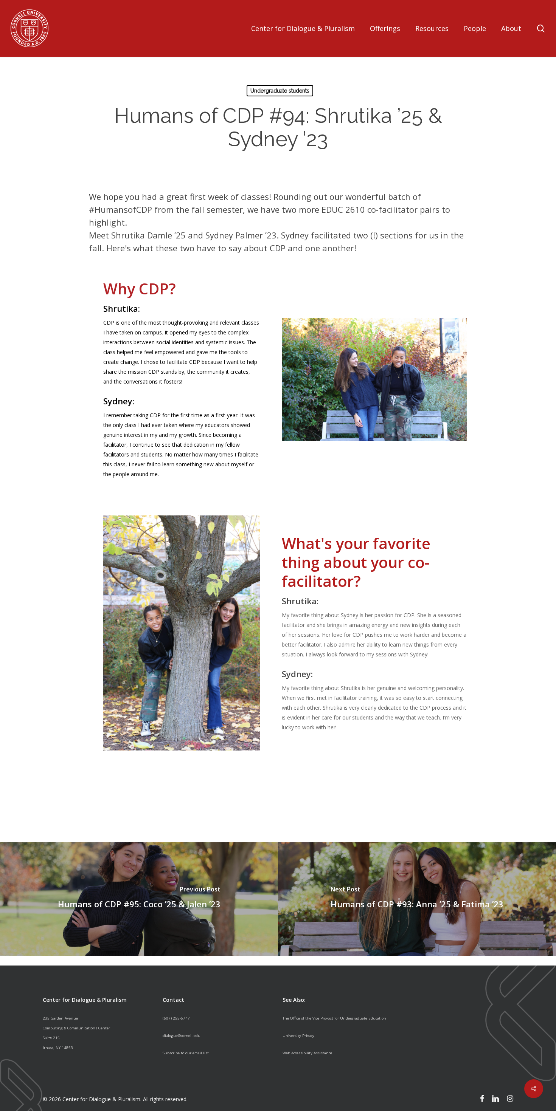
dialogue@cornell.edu (181, 1035)
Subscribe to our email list (186, 1053)
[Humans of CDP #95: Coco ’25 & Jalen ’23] (139, 899)
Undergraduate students (279, 91)
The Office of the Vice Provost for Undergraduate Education (334, 1018)
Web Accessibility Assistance (307, 1053)
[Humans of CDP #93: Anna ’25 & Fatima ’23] (417, 899)
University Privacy (298, 1035)
